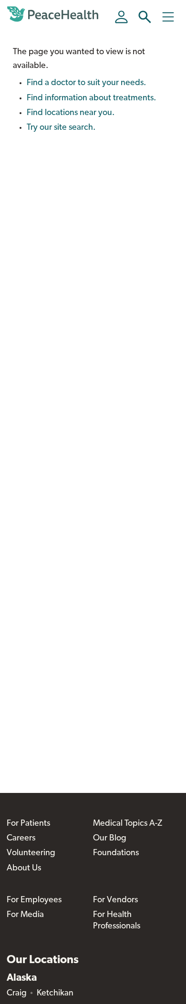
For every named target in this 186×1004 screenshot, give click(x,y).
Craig (17, 993)
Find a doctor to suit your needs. (86, 83)
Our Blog (109, 838)
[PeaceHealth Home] (54, 14)
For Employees (34, 900)
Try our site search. (61, 128)
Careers (21, 838)
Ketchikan (55, 993)
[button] (144, 17)
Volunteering (31, 853)
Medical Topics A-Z (127, 824)
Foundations (116, 853)
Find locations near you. (70, 113)
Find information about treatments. (91, 98)
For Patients (28, 824)
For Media (25, 915)
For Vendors (115, 900)
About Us (24, 868)
